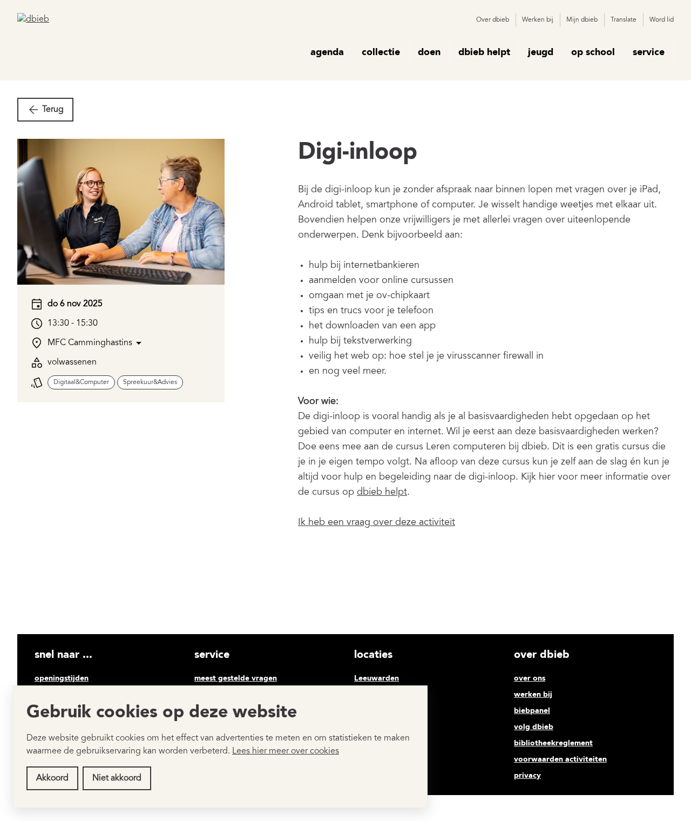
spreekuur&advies (150, 382)
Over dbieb (492, 20)
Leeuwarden (376, 678)
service (649, 52)
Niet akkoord (116, 778)
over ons (529, 678)
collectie (381, 52)
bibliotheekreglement (553, 743)
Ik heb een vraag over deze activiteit (376, 523)
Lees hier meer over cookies (285, 751)
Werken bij (537, 20)
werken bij (533, 694)
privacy (527, 775)
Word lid (661, 20)
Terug (53, 109)
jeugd (540, 52)
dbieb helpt (484, 52)
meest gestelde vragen (235, 678)
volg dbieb (533, 727)
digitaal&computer (81, 382)
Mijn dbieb (582, 20)
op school (593, 52)
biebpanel (532, 711)
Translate (623, 20)
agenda (327, 52)
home (286, 52)
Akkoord (52, 778)
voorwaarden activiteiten (560, 759)
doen (429, 52)
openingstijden (62, 678)
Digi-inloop (357, 152)
